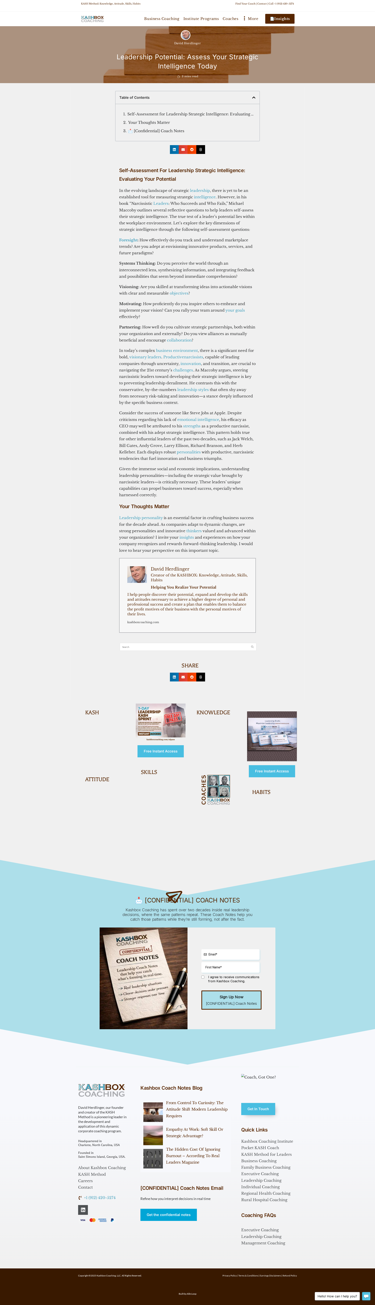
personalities (189, 452)
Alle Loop (191, 1293)
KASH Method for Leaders (266, 1154)
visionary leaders (145, 357)
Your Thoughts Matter (149, 122)
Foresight (128, 240)
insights (186, 537)
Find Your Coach (245, 3)
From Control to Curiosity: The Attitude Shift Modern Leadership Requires (197, 1109)
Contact (262, 3)
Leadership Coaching (261, 1180)
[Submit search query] (252, 647)
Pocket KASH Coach (260, 1148)
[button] (254, 97)
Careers (85, 1181)
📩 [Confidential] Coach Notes (156, 131)
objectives (179, 293)
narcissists (193, 357)
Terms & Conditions (248, 1275)
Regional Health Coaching (265, 1193)
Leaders (161, 203)
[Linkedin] (83, 1210)
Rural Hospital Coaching (264, 1200)
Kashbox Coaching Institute (267, 1141)
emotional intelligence (198, 419)
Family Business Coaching (265, 1167)
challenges (183, 370)
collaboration (179, 340)
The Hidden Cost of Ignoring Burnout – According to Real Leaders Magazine (193, 1156)
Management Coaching (263, 1243)
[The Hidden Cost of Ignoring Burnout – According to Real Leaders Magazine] (153, 1158)
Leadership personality (141, 518)
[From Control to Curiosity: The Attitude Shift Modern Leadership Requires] (153, 1112)
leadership (200, 190)
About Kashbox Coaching (102, 1168)
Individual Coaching (260, 1187)
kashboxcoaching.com (143, 622)
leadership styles (193, 389)
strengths (192, 426)
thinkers (194, 531)
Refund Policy (290, 1275)
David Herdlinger (187, 43)
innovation (190, 363)
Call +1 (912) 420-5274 (281, 3)
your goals (235, 310)
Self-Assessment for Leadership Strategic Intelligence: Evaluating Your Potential (191, 114)
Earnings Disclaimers (270, 1275)
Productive (173, 357)
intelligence (205, 197)
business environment (177, 350)
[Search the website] (188, 646)
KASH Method (92, 1174)
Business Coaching (259, 1161)
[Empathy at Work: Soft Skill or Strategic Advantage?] (153, 1135)
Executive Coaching (260, 1174)
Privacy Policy (229, 1275)
